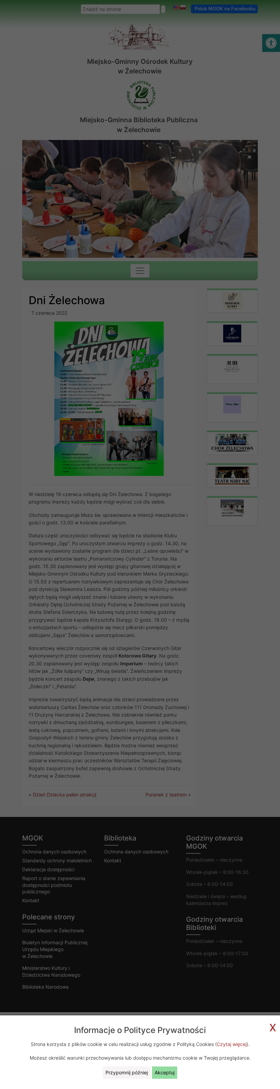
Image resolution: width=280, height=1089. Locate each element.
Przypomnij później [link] (127, 1072)
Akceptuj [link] (164, 1072)
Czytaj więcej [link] (232, 1044)
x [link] (273, 1026)
